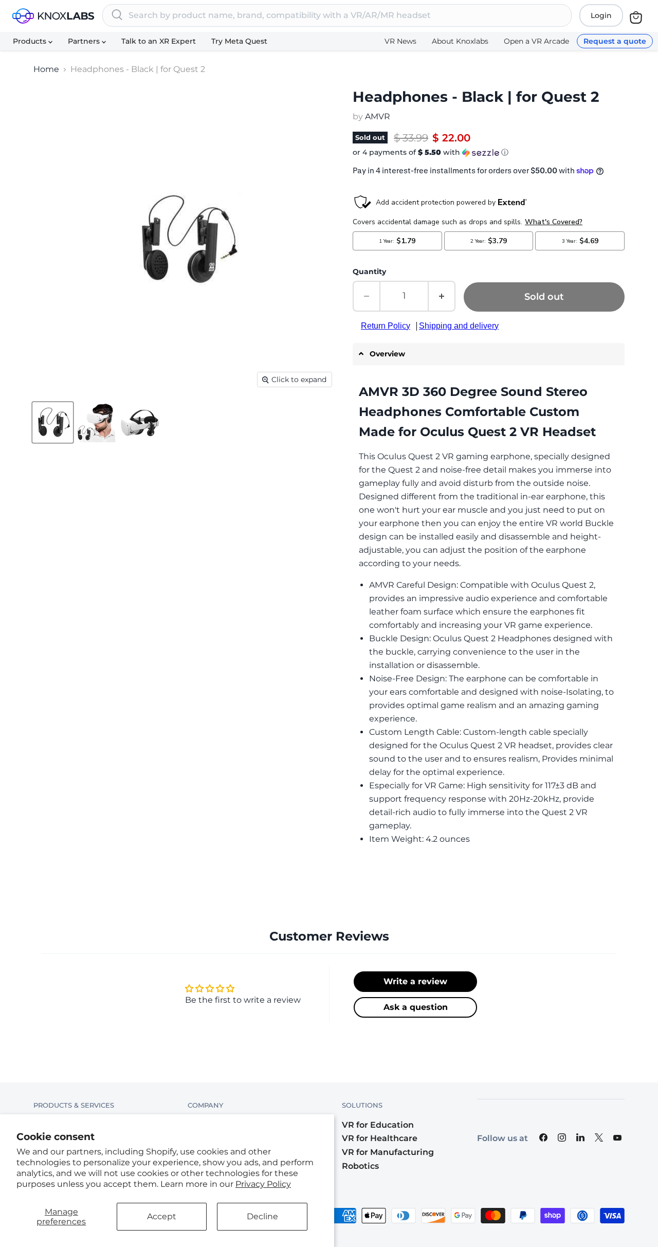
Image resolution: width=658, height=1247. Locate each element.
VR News (400, 41)
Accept (161, 1216)
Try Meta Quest (239, 41)
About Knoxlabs (460, 41)
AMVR (377, 116)
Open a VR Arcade (536, 41)
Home (46, 69)
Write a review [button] (415, 981)
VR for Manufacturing (388, 1152)
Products (30, 41)
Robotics (360, 1166)
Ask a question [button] (415, 1007)
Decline (262, 1216)
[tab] (489, 354)
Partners (85, 41)
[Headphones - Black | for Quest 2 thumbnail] (52, 423)
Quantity (369, 271)
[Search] (117, 15)
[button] (489, 152)
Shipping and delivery (459, 325)
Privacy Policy (263, 1184)
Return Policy (385, 325)
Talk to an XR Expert (158, 41)
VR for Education (378, 1125)
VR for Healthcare (379, 1138)
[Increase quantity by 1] (442, 296)
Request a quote (614, 41)
